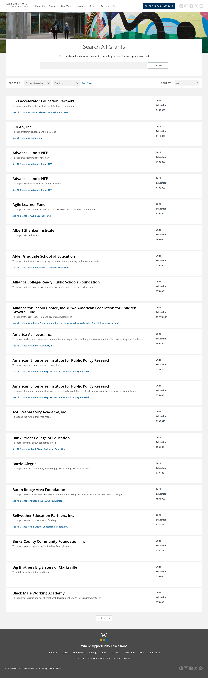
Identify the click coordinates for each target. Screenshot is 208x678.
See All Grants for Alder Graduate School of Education (40, 267)
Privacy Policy (41, 668)
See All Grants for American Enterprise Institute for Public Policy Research (51, 371)
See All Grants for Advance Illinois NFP (32, 164)
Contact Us (154, 652)
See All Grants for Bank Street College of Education (38, 449)
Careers (105, 6)
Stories (52, 6)
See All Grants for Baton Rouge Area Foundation (37, 500)
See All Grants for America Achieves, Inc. (33, 345)
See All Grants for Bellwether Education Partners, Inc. (40, 526)
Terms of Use (55, 668)
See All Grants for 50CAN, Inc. (27, 138)
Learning (80, 6)
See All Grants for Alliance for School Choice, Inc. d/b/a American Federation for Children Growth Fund (65, 323)
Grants (92, 6)
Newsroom (129, 652)
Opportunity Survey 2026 (159, 6)
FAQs (142, 652)
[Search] (114, 6)
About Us (40, 6)
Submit (158, 65)
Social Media (123, 658)
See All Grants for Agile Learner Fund (31, 215)
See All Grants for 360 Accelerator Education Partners (40, 112)
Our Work (66, 6)
